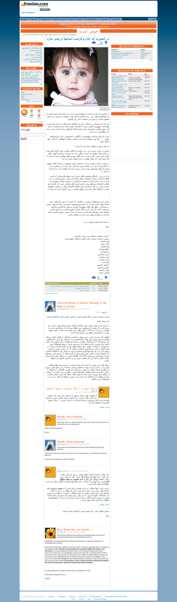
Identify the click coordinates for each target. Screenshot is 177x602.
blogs (31, 112)
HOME (24, 19)
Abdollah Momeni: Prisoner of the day (118, 96)
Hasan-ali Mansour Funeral (29, 82)
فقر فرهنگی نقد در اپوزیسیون (32, 48)
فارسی (152, 19)
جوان (89, 151)
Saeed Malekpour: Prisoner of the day (118, 78)
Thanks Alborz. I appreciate (120, 55)
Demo (143, 51)
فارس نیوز (103, 176)
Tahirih (61, 532)
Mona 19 (105, 108)
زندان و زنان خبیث (36, 50)
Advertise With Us (95, 596)
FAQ (88, 599)
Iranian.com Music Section (34, 101)
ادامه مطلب (104, 407)
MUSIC (34, 19)
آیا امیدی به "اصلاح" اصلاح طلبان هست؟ (33, 56)
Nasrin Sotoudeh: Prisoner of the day (118, 88)
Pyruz (23, 96)
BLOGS (105, 19)
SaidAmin (144, 55)
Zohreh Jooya (25, 99)
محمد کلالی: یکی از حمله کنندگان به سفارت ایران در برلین (119, 102)
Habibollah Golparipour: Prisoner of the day (119, 106)
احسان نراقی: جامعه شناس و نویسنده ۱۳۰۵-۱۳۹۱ (119, 85)
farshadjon (62, 309)
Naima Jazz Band (26, 94)
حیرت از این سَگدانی (117, 56)
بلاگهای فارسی (39, 117)
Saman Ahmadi (145, 53)
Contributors (62, 596)
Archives (51, 596)
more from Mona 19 (51, 293)
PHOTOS (45, 19)
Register (31, 13)
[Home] (34, 7)
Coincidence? (115, 51)
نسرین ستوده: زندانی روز (119, 76)
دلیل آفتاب (38, 53)
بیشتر (41, 63)
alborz (143, 58)
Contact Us (82, 596)
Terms (73, 599)
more (41, 84)
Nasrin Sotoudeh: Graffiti (119, 91)
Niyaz (22, 92)
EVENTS (116, 19)
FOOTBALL (92, 19)
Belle (22, 98)
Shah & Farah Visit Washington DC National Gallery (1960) (31, 79)
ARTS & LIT (59, 19)
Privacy (81, 599)
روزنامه (86, 163)
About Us (72, 596)
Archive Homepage (99, 599)
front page (24, 116)
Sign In (24, 13)
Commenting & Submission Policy (116, 596)
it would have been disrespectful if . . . (123, 53)
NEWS (80, 19)
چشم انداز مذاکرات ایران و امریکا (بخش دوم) (33, 60)
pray (69, 422)
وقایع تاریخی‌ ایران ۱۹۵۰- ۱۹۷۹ (29, 75)
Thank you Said (116, 58)
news (39, 112)
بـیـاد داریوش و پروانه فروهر (29, 77)
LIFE (71, 19)
